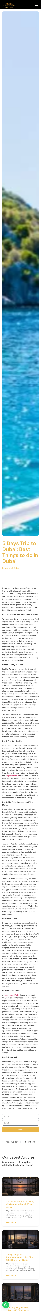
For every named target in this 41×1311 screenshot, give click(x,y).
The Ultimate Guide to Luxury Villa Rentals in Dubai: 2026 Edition (20, 1204)
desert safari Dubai (12, 995)
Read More (11, 1222)
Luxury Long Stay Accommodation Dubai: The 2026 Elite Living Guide (19, 1257)
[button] (36, 4)
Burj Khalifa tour (12, 776)
